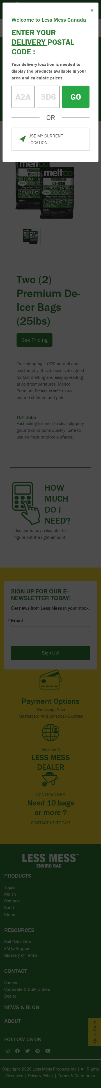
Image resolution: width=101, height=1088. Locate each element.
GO (75, 97)
